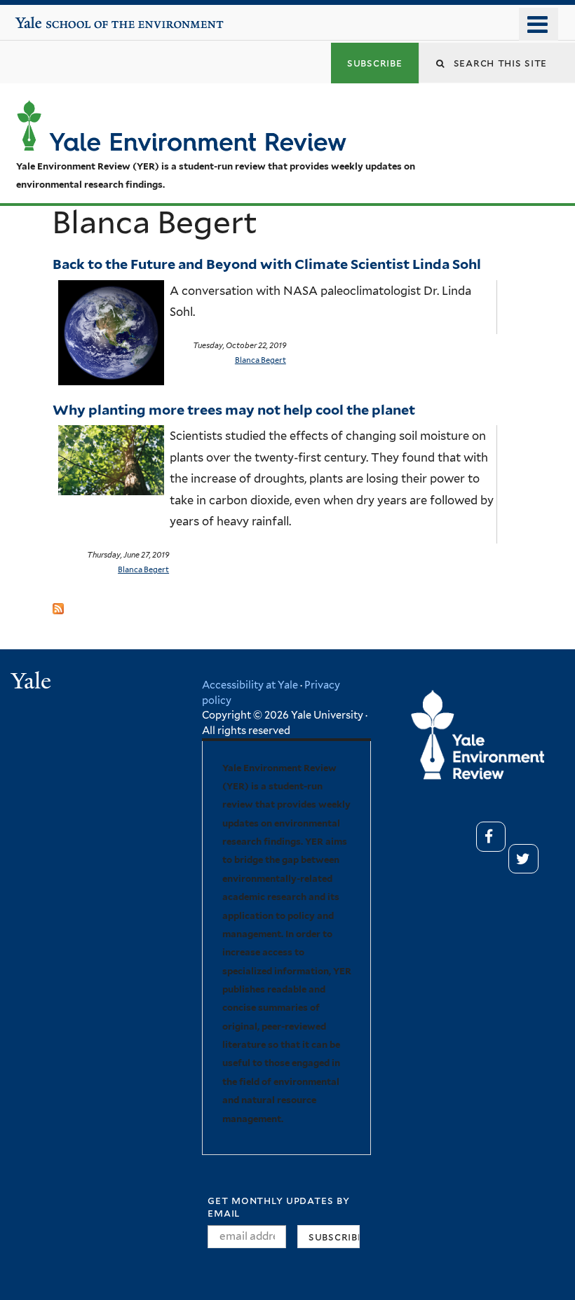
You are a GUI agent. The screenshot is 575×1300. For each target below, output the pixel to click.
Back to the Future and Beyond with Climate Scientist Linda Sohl (268, 264)
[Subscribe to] (58, 604)
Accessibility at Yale (250, 685)
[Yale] (33, 682)
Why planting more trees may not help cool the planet (234, 409)
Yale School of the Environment (57, 17)
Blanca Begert (260, 360)
